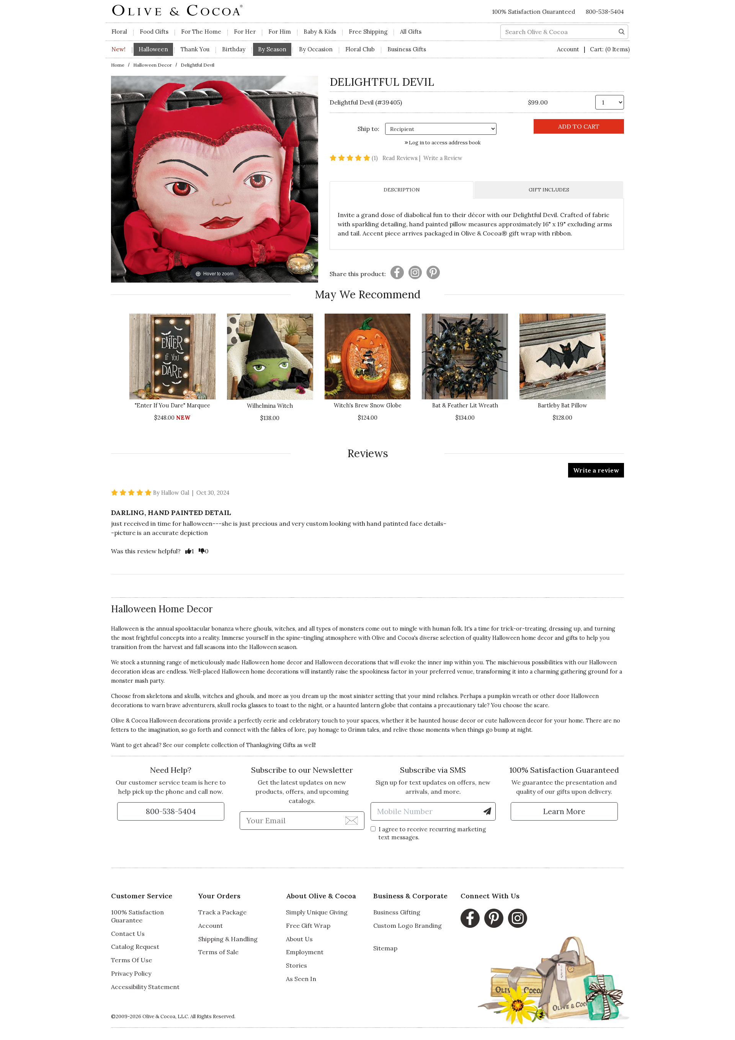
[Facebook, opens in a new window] (470, 918)
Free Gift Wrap (308, 925)
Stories (296, 965)
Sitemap (385, 948)
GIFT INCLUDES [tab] (549, 189)
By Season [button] (272, 49)
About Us (299, 939)
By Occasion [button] (316, 49)
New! (118, 49)
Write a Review (442, 158)
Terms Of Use (131, 960)
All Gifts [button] (410, 31)
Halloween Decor (152, 65)
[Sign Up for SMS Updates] (487, 811)
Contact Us (128, 933)
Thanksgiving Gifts (271, 745)
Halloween (263, 647)
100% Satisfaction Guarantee (137, 916)
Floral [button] (119, 31)
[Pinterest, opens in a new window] (493, 918)
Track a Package (222, 912)
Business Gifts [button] (406, 49)
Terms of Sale (218, 952)
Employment (304, 952)
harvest (173, 647)
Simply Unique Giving (317, 912)
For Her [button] (245, 31)
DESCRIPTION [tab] (402, 189)
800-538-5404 (605, 11)
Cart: (610, 49)
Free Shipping (368, 31)
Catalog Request (135, 946)
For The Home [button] (201, 31)
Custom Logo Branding (407, 925)
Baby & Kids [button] (320, 31)
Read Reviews (402, 158)
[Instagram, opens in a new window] (517, 918)
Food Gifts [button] (154, 31)
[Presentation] (397, 272)
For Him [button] (279, 31)
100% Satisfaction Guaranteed (533, 11)
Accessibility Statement (145, 987)
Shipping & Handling (228, 939)
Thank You (195, 49)
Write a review (596, 470)
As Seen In (301, 979)
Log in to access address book (444, 142)
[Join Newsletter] (352, 820)
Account (569, 49)
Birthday (233, 49)
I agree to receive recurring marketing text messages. (432, 833)
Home (117, 65)
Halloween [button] (153, 49)
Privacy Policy (131, 973)
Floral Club (360, 49)
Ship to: (368, 128)
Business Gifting (396, 912)
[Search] (621, 31)
